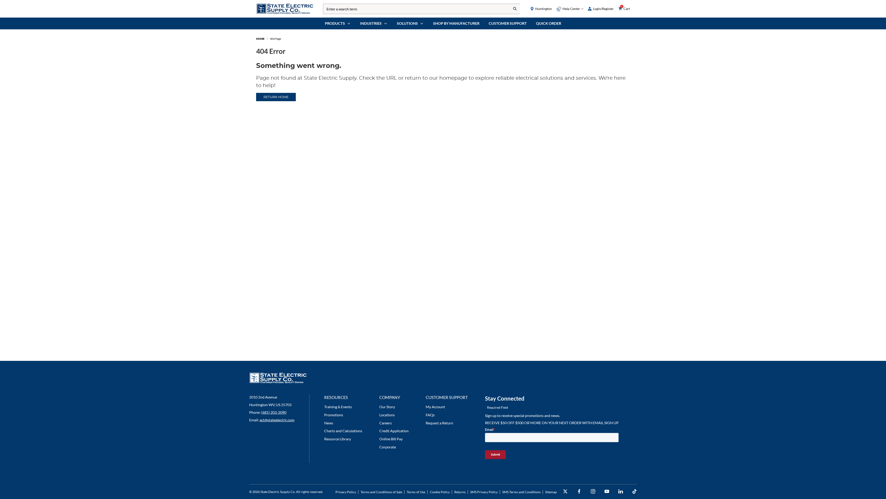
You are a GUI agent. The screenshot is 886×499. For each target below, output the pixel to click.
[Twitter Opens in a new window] (565, 491)
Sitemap (551, 492)
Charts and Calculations (343, 431)
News (328, 423)
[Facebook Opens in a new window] (579, 491)
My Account (435, 407)
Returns (460, 492)
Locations (387, 415)
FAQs (430, 415)
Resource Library (337, 439)
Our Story (387, 407)
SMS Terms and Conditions (521, 492)
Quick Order (548, 23)
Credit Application (394, 431)
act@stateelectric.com (277, 420)
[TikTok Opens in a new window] (634, 491)
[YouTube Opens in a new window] (607, 491)
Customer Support (508, 23)
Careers (385, 423)
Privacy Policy (345, 492)
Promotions (333, 415)
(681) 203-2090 (273, 412)
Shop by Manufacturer (456, 23)
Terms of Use (416, 492)
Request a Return (439, 423)
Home (260, 38)
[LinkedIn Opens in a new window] (620, 491)
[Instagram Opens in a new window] (593, 491)
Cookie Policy (440, 492)
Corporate (387, 447)
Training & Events (338, 407)
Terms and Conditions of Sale (381, 492)
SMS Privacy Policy (484, 492)
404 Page (275, 38)
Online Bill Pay (391, 439)
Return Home (275, 97)
